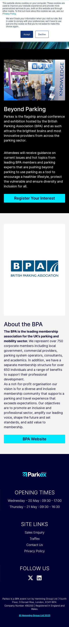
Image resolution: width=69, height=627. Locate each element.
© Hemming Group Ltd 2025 (34, 615)
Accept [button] (27, 34)
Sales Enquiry (34, 532)
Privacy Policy (9, 13)
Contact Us (34, 545)
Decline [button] (42, 34)
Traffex (35, 538)
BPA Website (34, 439)
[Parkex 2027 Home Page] (34, 474)
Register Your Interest (34, 198)
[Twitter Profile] (30, 578)
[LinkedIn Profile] (39, 578)
